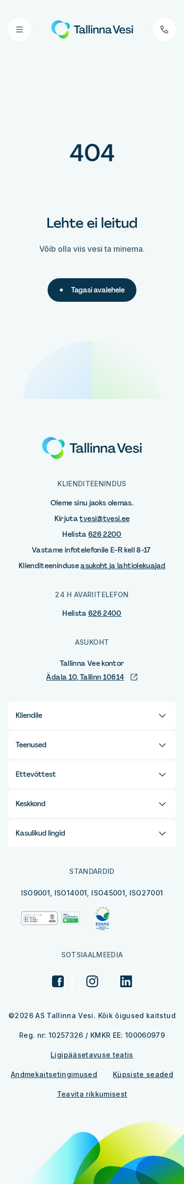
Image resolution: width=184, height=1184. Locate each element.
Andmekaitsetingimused (54, 1074)
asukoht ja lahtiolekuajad (122, 565)
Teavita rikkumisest (92, 1094)
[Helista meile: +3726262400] (164, 29)
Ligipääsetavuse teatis (92, 1055)
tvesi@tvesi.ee (104, 518)
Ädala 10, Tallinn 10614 (85, 677)
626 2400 (105, 613)
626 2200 (105, 534)
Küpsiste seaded (143, 1074)
